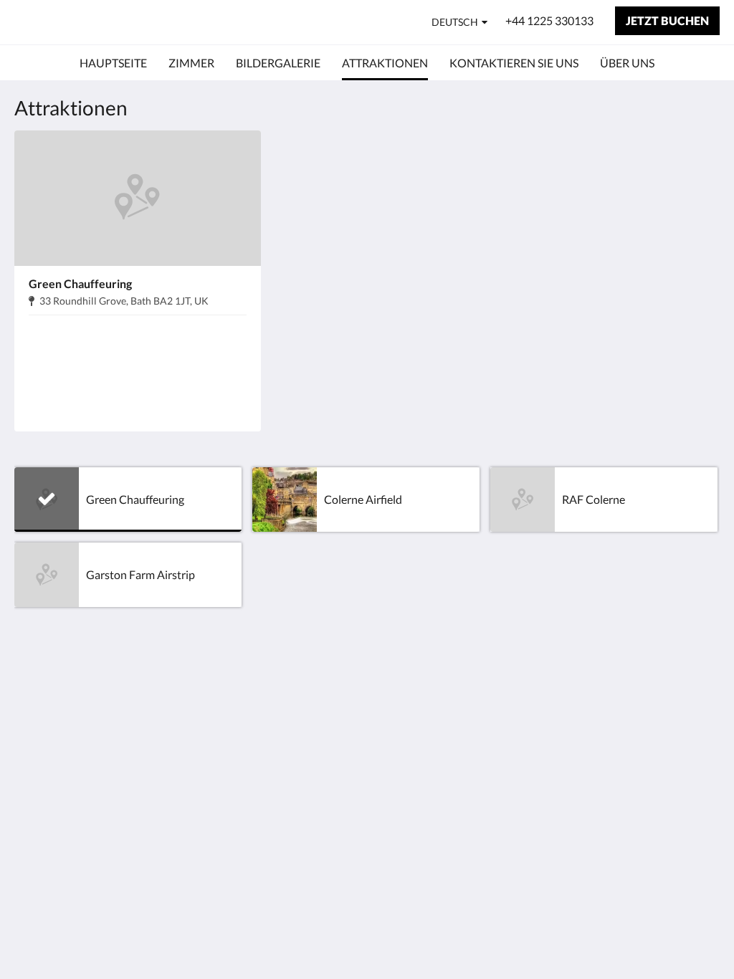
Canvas (701, 769)
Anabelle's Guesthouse (122, 21)
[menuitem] (113, 63)
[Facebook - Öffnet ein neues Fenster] (705, 692)
